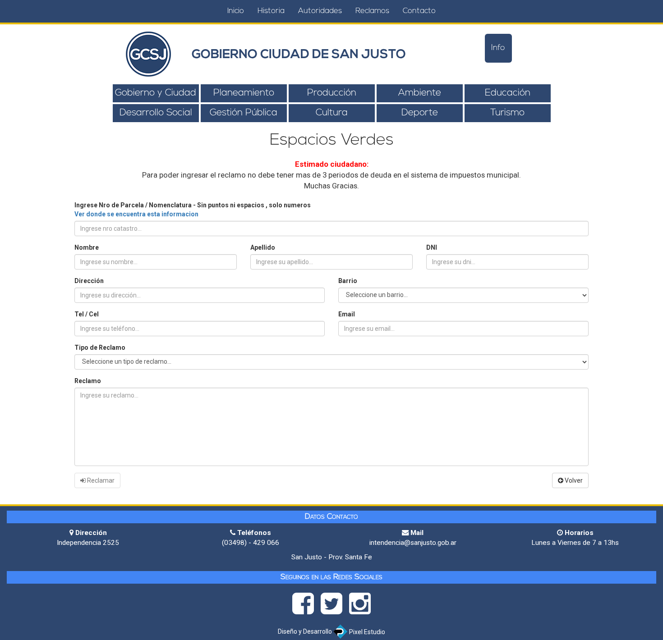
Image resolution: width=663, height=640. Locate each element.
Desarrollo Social (156, 113)
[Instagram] (360, 606)
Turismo (507, 113)
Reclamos (372, 11)
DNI (431, 247)
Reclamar (100, 480)
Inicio (235, 11)
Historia (271, 11)
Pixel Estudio (366, 631)
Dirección (89, 280)
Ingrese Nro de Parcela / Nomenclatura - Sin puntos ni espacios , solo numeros (192, 209)
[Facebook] (306, 606)
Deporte (419, 113)
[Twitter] (335, 606)
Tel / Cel (86, 314)
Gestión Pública (243, 113)
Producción (331, 93)
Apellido (262, 247)
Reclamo (87, 380)
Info (498, 48)
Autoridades (320, 11)
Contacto (419, 11)
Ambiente (419, 93)
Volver (573, 480)
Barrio (347, 280)
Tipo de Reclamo (99, 347)
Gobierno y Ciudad (155, 93)
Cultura (332, 113)
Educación (507, 93)
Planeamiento (243, 93)
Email (346, 314)
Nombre (86, 247)
